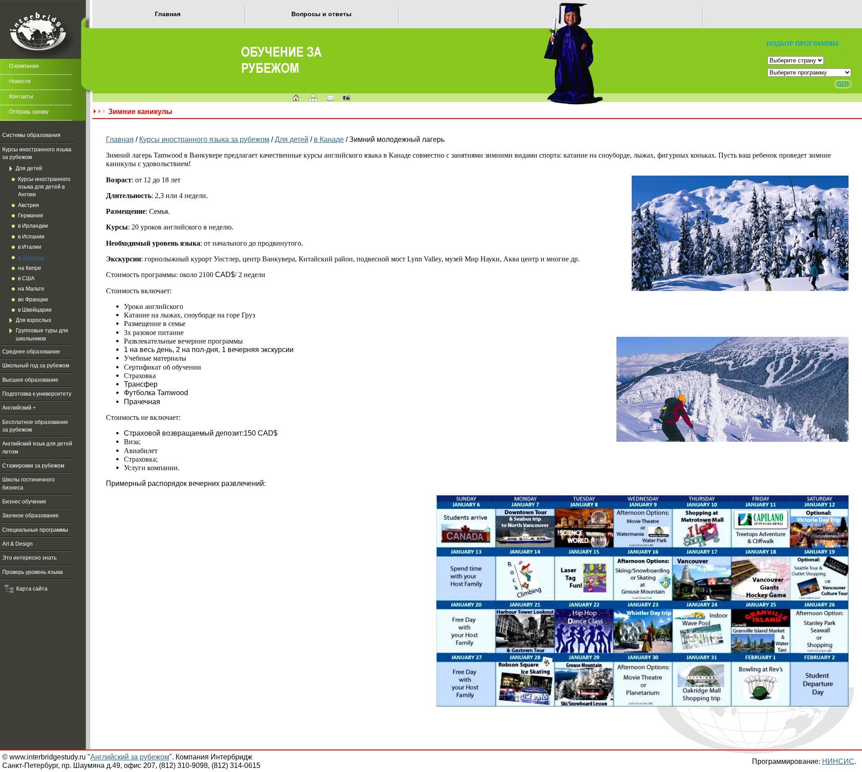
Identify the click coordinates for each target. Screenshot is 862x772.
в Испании (31, 236)
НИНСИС (838, 761)
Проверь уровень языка (32, 572)
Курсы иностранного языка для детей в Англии (44, 187)
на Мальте (31, 288)
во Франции (33, 299)
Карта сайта (30, 588)
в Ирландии (33, 226)
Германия (30, 215)
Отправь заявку (28, 112)
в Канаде (31, 257)
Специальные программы (35, 530)
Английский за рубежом (129, 757)
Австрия (28, 205)
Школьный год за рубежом (35, 365)
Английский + (19, 407)
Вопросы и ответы (321, 14)
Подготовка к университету (36, 394)
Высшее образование (30, 380)
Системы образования (31, 135)
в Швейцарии (35, 310)
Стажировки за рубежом (33, 465)
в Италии (29, 247)
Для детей (29, 168)
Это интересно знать (29, 557)
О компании (24, 66)
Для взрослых (33, 320)
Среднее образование (31, 351)
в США (26, 278)
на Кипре (29, 268)
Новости (20, 81)
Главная (167, 14)
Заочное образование (30, 515)
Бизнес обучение (24, 501)
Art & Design (17, 544)
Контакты (21, 96)
